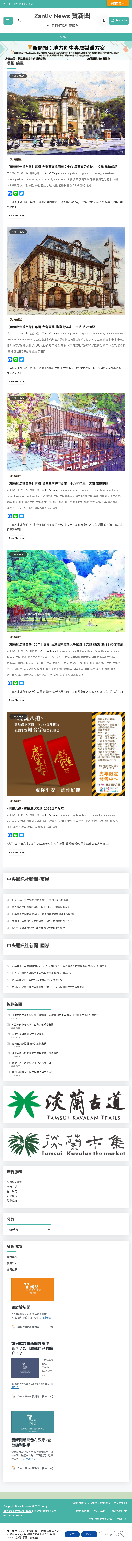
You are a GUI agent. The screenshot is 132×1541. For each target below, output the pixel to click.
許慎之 (33, 651)
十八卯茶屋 (47, 496)
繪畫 (55, 185)
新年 (75, 821)
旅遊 (37, 185)
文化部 (23, 185)
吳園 (75, 179)
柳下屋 (68, 502)
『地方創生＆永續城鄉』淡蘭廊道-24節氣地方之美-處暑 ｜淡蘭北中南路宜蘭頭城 (55, 1015)
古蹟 (69, 179)
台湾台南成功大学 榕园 (68, 657)
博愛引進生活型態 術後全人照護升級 (31, 1062)
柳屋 (86, 502)
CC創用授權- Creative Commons (91, 1502)
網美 (86, 669)
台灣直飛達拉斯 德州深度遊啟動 (29, 1043)
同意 (72, 1534)
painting (11, 179)
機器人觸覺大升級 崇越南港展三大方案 (32, 1072)
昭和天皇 (18, 669)
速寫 (44, 675)
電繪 (88, 185)
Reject (89, 1534)
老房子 (62, 185)
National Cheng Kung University (94, 651)
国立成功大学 (88, 657)
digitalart (85, 173)
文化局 (35, 345)
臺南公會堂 (73, 185)
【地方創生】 (16, 159)
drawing (96, 173)
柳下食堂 (78, 502)
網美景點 (97, 345)
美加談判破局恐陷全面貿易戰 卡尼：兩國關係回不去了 (42, 921)
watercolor (60, 179)
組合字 (116, 821)
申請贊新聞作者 (118, 1510)
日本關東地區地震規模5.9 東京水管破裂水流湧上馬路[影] (43, 914)
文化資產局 (13, 185)
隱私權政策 (82, 1510)
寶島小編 (34, 173)
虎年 (23, 827)
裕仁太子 (11, 675)
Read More (15, 215)
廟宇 (43, 663)
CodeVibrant (14, 1515)
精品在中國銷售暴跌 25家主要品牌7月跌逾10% (37, 980)
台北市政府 (48, 339)
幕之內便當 (116, 496)
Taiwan (11, 657)
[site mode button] (104, 21)
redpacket (94, 815)
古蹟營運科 (66, 496)
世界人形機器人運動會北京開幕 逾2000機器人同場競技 (41, 973)
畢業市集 (78, 669)
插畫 (9, 345)
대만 (73, 675)
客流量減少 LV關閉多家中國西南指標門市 (85, 966)
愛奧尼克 (101, 179)
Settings (108, 1534)
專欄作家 (122, 1518)
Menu (64, 37)
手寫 (80, 663)
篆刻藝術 (86, 345)
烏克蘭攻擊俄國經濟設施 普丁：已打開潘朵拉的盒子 (41, 906)
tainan (21, 179)
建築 (92, 179)
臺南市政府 (21, 508)
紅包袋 (108, 821)
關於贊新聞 (120, 1502)
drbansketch (99, 490)
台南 (24, 657)
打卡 (109, 179)
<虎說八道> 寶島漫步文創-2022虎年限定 (35, 809)
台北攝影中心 (62, 339)
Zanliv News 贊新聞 (62, 16)
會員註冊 (12, 1269)
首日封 (65, 675)
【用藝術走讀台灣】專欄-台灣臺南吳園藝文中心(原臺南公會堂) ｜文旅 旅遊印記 (62, 167)
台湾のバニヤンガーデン (41, 657)
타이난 (79, 675)
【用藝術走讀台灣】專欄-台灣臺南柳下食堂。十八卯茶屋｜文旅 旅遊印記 (57, 484)
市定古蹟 (97, 339)
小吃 (37, 663)
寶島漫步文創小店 (106, 657)
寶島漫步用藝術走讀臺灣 (20, 663)
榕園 (39, 669)
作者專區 (12, 1257)
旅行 (31, 185)
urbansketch (45, 179)
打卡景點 (120, 339)
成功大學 (57, 663)
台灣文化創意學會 (82, 496)
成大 (65, 663)
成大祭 (73, 663)
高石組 (41, 351)
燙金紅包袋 (97, 821)
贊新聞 (41, 827)
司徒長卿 (75, 339)
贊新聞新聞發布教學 (100, 1518)
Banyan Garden (67, 651)
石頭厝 (76, 345)
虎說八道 (32, 827)
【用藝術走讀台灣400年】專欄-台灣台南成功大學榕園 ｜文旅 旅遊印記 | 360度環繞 (65, 645)
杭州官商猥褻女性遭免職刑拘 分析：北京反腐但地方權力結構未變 (48, 987)
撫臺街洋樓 (19, 345)
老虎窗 (121, 345)
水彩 (49, 185)
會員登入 (12, 1263)
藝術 (82, 185)
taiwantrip (31, 179)
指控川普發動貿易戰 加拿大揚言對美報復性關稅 (38, 928)
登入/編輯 (99, 1510)
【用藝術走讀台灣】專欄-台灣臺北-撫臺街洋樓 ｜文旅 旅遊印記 (51, 327)
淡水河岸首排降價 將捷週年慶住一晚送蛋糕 (35, 1053)
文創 (115, 179)
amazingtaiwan (70, 173)
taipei (109, 333)
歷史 (43, 185)
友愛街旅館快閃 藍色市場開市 (28, 1034)
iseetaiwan (108, 173)
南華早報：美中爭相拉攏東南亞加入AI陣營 (35, 966)
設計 (20, 675)
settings (19, 1534)
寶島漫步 (84, 179)
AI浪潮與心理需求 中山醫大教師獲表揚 (32, 1024)
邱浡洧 (51, 675)
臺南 (107, 669)
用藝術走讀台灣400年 (60, 669)
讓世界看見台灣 (22, 351)
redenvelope (80, 815)
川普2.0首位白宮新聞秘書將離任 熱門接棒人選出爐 (40, 899)
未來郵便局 (30, 669)
